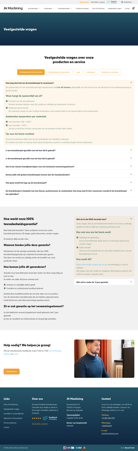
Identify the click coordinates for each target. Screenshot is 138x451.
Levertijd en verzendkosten (14, 414)
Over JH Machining (98, 8)
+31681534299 (106, 426)
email (15, 354)
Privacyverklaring (10, 423)
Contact (127, 8)
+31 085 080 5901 (108, 418)
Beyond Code (129, 448)
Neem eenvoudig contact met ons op (91, 264)
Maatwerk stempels (82, 8)
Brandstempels (33, 8)
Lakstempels (48, 8)
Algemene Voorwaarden (13, 418)
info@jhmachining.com (109, 433)
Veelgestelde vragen (114, 8)
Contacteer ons (11, 371)
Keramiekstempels (64, 8)
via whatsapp (55, 351)
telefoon (7, 354)
